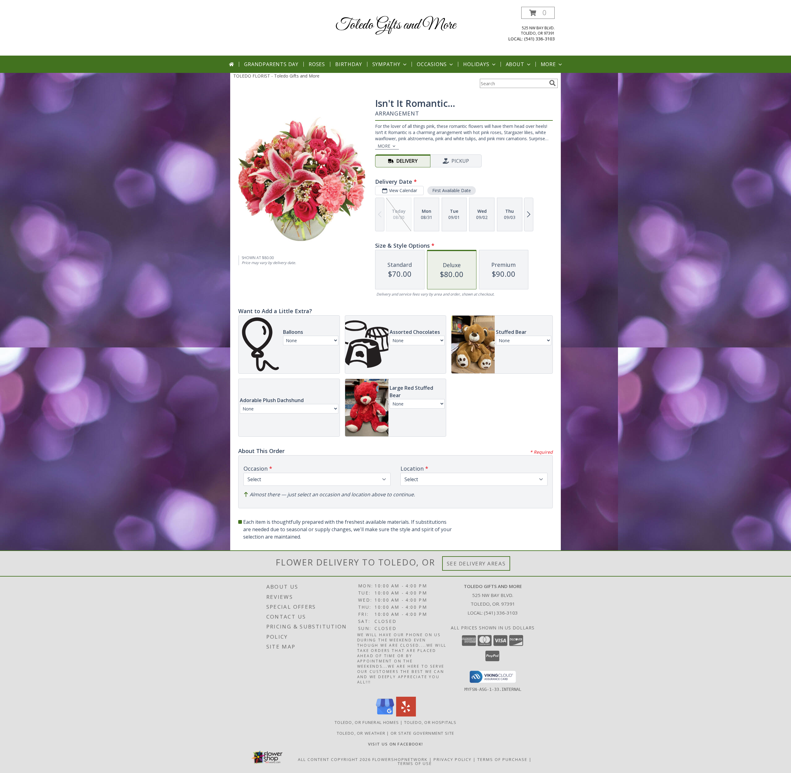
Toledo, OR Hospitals (430, 722)
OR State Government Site (422, 733)
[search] (552, 83)
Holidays (476, 64)
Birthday (348, 64)
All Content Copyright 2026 (334, 759)
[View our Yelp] (406, 715)
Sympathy (386, 64)
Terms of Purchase (502, 759)
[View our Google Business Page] (385, 715)
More (548, 64)
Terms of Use (415, 763)
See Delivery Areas (476, 563)
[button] (538, 13)
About (515, 64)
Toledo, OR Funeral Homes (367, 722)
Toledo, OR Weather (361, 733)
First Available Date (451, 190)
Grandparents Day (271, 64)
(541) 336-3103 (539, 39)
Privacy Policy (453, 759)
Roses (317, 64)
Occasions (432, 64)
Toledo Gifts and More (396, 25)
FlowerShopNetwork (400, 759)
